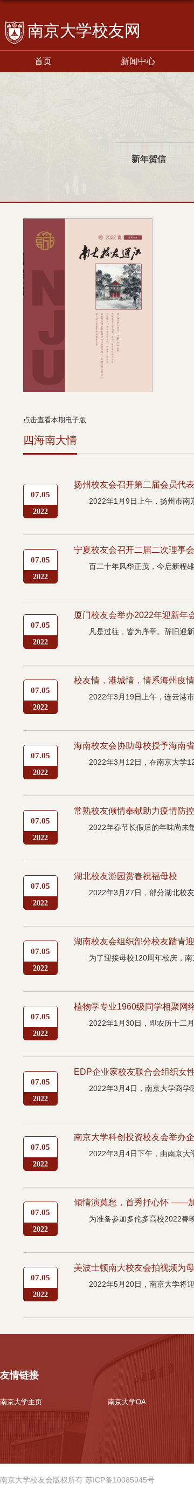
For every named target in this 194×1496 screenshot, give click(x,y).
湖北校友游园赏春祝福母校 (125, 876)
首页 (43, 61)
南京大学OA (127, 1402)
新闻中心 (138, 61)
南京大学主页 (21, 1402)
